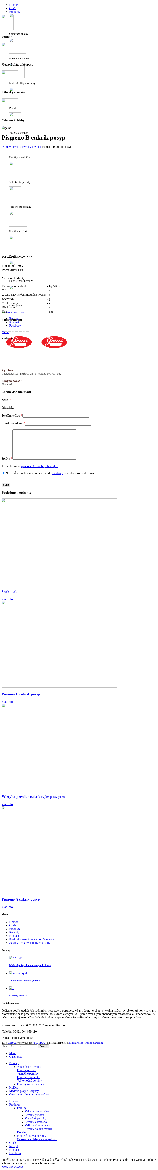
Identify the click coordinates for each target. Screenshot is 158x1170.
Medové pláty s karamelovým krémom (30, 965)
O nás (12, 925)
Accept (18, 1166)
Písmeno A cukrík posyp (21, 899)
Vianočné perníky (28, 1073)
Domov (7, 146)
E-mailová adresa (13, 423)
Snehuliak (10, 592)
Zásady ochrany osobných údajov (29, 942)
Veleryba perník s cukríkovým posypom (33, 797)
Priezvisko (9, 407)
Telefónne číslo (12, 415)
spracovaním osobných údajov (39, 466)
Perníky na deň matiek (30, 1084)
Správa (7, 458)
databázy (57, 473)
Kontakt (14, 935)
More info (8, 1166)
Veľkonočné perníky (29, 1080)
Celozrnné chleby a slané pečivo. (37, 1139)
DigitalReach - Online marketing (86, 1042)
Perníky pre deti (32, 146)
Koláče (21, 1132)
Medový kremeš (18, 995)
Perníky (17, 146)
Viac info (7, 599)
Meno (6, 399)
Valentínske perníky (29, 1066)
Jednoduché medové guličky (24, 980)
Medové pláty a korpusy (31, 1135)
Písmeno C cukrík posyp (21, 694)
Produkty (14, 928)
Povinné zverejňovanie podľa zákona (32, 939)
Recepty (14, 932)
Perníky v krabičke (28, 1077)
